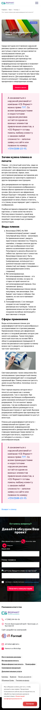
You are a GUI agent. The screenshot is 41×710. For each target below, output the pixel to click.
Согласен (30, 704)
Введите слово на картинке (24, 571)
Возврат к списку (9, 509)
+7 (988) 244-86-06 (12, 619)
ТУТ (24, 107)
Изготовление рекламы (11, 657)
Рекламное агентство (12, 607)
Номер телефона (9, 560)
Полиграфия (30, 664)
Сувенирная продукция (11, 668)
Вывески (13, 677)
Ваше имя (6, 549)
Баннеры (5, 677)
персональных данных (31, 582)
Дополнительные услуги (12, 671)
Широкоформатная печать (13, 664)
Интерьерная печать (10, 661)
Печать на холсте (24, 677)
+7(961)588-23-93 (17, 148)
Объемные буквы (8, 680)
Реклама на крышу (22, 680)
